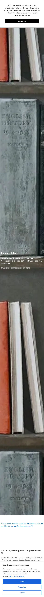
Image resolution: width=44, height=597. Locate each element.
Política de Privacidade (16, 576)
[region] (22, 579)
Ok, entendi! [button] (22, 21)
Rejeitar (22, 592)
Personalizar (22, 587)
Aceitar (22, 581)
